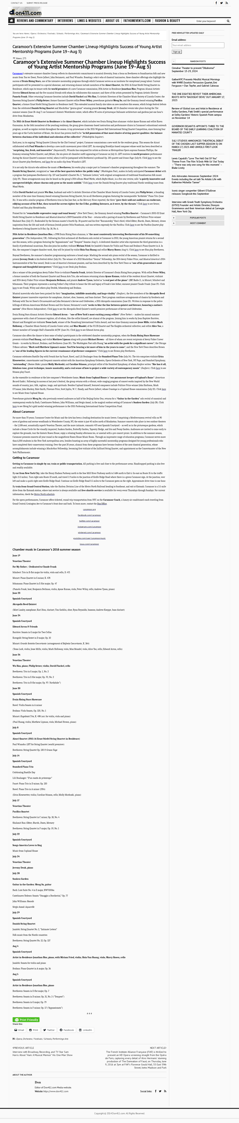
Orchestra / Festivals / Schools (37, 1038)
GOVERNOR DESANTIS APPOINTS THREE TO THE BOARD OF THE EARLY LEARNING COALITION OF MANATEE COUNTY (198, 129)
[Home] (11, 20)
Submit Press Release (37, 3)
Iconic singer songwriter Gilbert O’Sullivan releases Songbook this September (194, 192)
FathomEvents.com (137, 20)
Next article (157, 1047)
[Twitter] (221, 2)
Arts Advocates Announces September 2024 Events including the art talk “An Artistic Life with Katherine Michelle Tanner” (196, 179)
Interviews (65, 20)
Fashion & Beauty (167, 20)
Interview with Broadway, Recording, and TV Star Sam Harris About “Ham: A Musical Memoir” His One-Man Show (42, 1053)
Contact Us (16, 3)
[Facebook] (216, 2)
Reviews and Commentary (35, 20)
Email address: (179, 39)
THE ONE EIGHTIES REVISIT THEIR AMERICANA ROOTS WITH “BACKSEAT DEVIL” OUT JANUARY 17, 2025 (198, 97)
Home (26, 33)
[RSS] (226, 2)
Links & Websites (89, 20)
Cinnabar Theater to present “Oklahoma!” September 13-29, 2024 (193, 69)
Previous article (24, 1047)
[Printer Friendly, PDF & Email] (26, 1019)
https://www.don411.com (55, 1091)
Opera (19, 1038)
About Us (112, 20)
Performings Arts (60, 1038)
